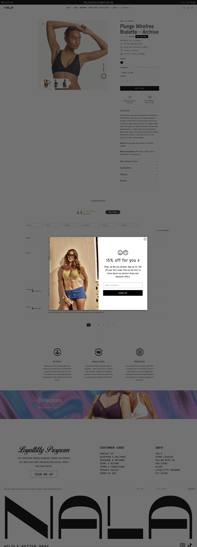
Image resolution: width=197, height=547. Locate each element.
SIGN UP (123, 292)
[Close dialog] (145, 239)
